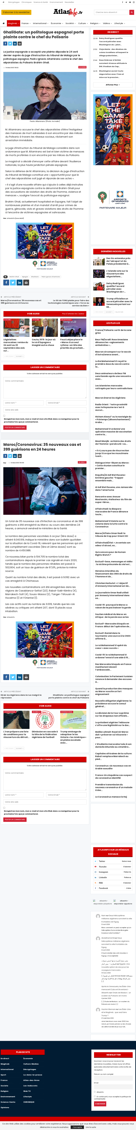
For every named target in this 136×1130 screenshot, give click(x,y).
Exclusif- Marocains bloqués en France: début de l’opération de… (113, 625)
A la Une (7, 320)
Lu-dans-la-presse (32, 1075)
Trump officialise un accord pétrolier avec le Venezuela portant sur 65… (119, 302)
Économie (56, 23)
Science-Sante (8, 1102)
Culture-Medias (31, 1064)
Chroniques (27, 2)
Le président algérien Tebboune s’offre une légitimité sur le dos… (112, 724)
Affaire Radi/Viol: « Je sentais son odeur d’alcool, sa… (112, 544)
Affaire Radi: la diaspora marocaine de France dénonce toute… (111, 511)
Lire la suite (91, 1127)
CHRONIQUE (28, 1102)
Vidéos (106, 23)
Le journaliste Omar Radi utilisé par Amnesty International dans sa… (112, 595)
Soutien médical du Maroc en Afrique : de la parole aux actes (112, 615)
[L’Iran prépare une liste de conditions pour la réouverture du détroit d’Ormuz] (16, 720)
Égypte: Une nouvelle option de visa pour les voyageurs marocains (115, 967)
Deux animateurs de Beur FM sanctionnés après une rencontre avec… (113, 376)
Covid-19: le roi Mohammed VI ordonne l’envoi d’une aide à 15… (112, 656)
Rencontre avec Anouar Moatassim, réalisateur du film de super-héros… (113, 499)
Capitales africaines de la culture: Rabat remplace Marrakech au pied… (113, 756)
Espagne (25, 277)
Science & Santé (41, 2)
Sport (3, 1075)
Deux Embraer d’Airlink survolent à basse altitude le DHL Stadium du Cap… (113, 63)
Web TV (27, 1091)
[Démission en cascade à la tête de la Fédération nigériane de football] (45, 720)
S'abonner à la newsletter (16, 12)
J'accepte (77, 1127)
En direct (82, 462)
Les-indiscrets (30, 1085)
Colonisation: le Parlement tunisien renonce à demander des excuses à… (114, 679)
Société (70, 23)
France (25, 23)
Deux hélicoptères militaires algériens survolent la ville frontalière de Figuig (116, 918)
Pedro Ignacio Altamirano (51, 277)
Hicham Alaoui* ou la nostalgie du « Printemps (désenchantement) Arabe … (113, 419)
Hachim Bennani (108, 1009)
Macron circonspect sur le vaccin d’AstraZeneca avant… (113, 353)
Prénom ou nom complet (103, 1074)
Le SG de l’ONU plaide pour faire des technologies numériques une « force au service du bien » (68, 303)
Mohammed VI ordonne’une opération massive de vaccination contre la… (113, 432)
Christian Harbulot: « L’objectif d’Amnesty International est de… (112, 584)
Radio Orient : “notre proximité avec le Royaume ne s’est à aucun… (111, 407)
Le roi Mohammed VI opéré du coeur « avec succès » (111, 647)
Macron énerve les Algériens (110, 397)
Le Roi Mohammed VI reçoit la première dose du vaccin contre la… (112, 364)
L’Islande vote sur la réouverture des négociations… (117, 274)
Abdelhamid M (107, 938)
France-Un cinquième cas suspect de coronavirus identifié (113, 776)
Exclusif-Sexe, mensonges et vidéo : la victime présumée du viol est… (113, 563)
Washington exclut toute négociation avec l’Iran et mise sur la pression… (111, 74)
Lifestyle (118, 23)
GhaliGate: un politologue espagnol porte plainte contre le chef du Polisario (68, 696)
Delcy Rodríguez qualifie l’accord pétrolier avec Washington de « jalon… (111, 41)
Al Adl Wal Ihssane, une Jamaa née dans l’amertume (113, 488)
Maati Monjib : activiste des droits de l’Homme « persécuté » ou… (113, 442)
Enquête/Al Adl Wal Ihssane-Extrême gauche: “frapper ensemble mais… (110, 478)
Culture (82, 23)
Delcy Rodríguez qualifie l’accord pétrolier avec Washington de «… (116, 287)
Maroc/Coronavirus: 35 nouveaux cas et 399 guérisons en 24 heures (21, 301)
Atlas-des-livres (31, 1080)
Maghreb (12, 23)
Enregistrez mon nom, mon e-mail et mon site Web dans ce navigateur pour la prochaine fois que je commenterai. (41, 420)
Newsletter (69, 2)
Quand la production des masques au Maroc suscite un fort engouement (114, 691)
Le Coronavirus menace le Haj (111, 796)
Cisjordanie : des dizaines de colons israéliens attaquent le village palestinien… (113, 52)
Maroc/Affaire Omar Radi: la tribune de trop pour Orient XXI (111, 534)
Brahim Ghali (14, 277)
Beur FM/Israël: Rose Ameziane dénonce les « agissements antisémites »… (111, 342)
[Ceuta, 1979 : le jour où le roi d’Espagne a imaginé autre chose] (45, 328)
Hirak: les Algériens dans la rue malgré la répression (21, 696)
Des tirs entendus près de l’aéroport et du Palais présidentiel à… (118, 261)
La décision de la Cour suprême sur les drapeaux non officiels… (112, 714)
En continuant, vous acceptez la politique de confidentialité (112, 1098)
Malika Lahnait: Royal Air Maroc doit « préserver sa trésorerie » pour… (111, 734)
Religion (94, 23)
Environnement (56, 2)
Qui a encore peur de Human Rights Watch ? (110, 553)
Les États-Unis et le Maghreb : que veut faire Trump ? (116, 1012)
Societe (4, 1085)
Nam (103, 915)
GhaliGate (35, 277)
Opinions (5, 1107)
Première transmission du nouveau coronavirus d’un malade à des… (113, 787)
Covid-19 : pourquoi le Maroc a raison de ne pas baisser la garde (113, 606)
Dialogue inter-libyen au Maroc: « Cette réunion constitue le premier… (112, 465)
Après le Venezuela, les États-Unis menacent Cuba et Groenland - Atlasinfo (116, 989)
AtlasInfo (100, 1092)
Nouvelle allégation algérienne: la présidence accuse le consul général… (113, 703)
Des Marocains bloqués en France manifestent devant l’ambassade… (113, 667)
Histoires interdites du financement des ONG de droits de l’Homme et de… (113, 574)
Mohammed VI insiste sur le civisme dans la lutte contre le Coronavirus (111, 524)
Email (96, 1083)
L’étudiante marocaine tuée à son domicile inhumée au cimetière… (113, 745)
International (39, 23)
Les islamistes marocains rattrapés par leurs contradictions (113, 388)
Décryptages (14, 2)
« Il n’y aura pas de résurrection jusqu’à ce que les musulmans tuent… (112, 453)
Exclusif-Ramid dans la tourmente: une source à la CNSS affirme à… (113, 636)
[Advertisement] (112, 822)
